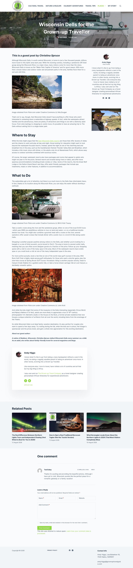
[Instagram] (72, 550)
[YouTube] (109, 98)
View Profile (106, 64)
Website (82, 498)
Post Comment (44, 528)
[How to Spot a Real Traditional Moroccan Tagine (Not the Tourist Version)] (66, 422)
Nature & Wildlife (53, 6)
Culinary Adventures (73, 6)
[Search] (120, 6)
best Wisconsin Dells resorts (48, 141)
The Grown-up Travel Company (49, 373)
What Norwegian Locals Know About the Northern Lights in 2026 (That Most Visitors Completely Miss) (103, 437)
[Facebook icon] (25, 380)
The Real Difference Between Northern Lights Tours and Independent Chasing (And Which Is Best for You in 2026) (29, 437)
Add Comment (44, 505)
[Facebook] (103, 98)
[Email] (106, 98)
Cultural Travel (35, 6)
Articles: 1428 (28, 385)
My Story (112, 6)
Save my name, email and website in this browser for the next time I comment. (64, 522)
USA (75, 37)
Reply (93, 469)
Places (101, 6)
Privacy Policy (52, 550)
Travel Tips (90, 6)
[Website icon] (29, 380)
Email (61, 498)
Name (41, 498)
